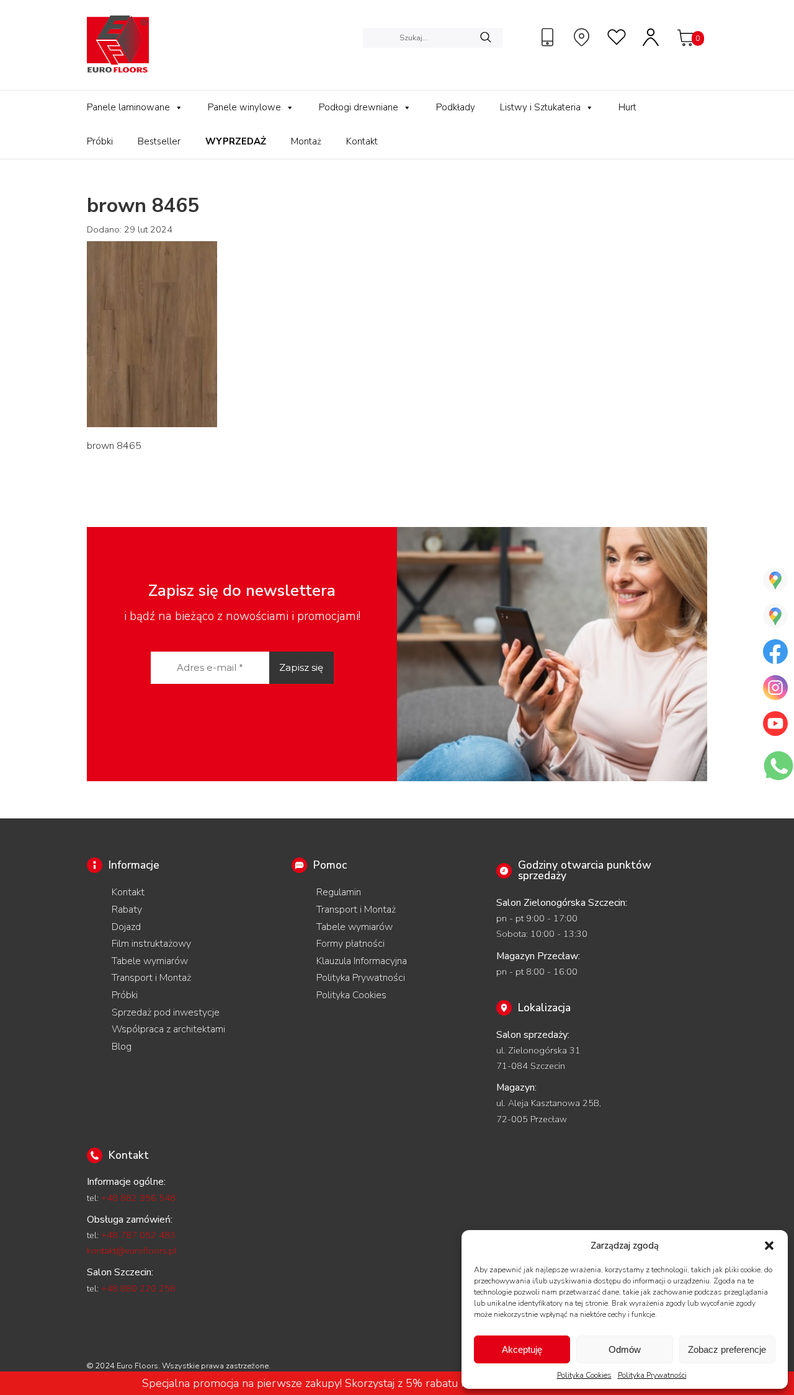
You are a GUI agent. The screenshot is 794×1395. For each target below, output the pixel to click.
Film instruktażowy (151, 943)
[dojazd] (583, 37)
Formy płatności (350, 943)
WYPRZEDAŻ (235, 141)
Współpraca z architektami (168, 1029)
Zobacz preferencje (727, 1349)
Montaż (306, 141)
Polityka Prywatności (652, 1375)
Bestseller (159, 141)
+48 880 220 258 (138, 1288)
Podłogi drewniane (358, 107)
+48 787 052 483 (138, 1235)
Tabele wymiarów (150, 961)
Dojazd (126, 927)
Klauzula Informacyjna (361, 961)
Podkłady (455, 107)
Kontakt (362, 141)
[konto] (651, 37)
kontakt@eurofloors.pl (132, 1250)
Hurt (627, 107)
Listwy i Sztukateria (540, 107)
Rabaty (127, 909)
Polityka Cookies (584, 1375)
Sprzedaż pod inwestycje (166, 1012)
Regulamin (338, 892)
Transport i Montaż (151, 978)
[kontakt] (549, 37)
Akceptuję (522, 1349)
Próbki (100, 141)
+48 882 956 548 (138, 1198)
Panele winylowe (244, 107)
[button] (769, 1245)
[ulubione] (617, 37)
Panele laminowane (128, 107)
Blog (122, 1046)
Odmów (625, 1349)
